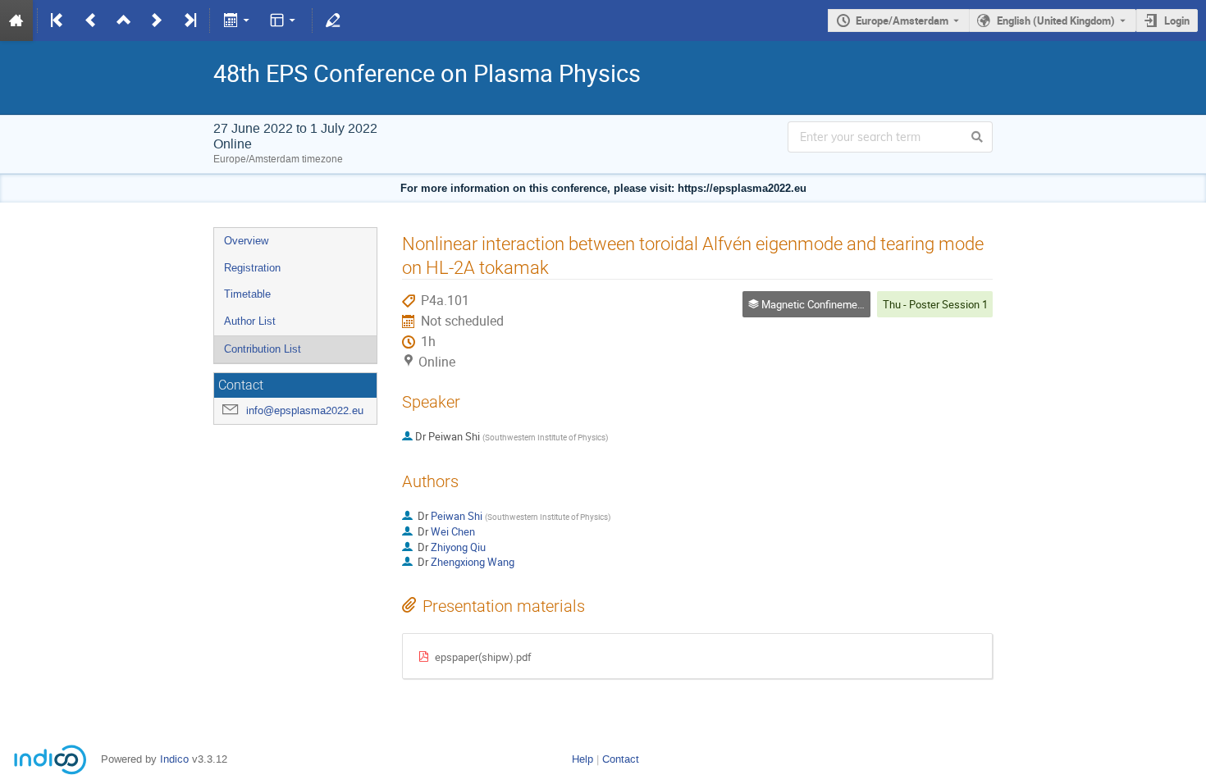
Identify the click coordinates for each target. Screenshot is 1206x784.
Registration (252, 268)
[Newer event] (156, 20)
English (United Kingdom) (1056, 20)
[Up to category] (123, 20)
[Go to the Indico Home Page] (16, 20)
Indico (174, 759)
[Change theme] (284, 20)
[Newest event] (188, 20)
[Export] (237, 20)
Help (582, 759)
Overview (246, 241)
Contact (620, 759)
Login (1177, 20)
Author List (250, 321)
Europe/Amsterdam (902, 20)
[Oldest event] (58, 20)
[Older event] (91, 20)
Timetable (247, 294)
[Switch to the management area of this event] (333, 20)
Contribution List (262, 349)
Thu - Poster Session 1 (935, 304)
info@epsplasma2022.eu (304, 410)
